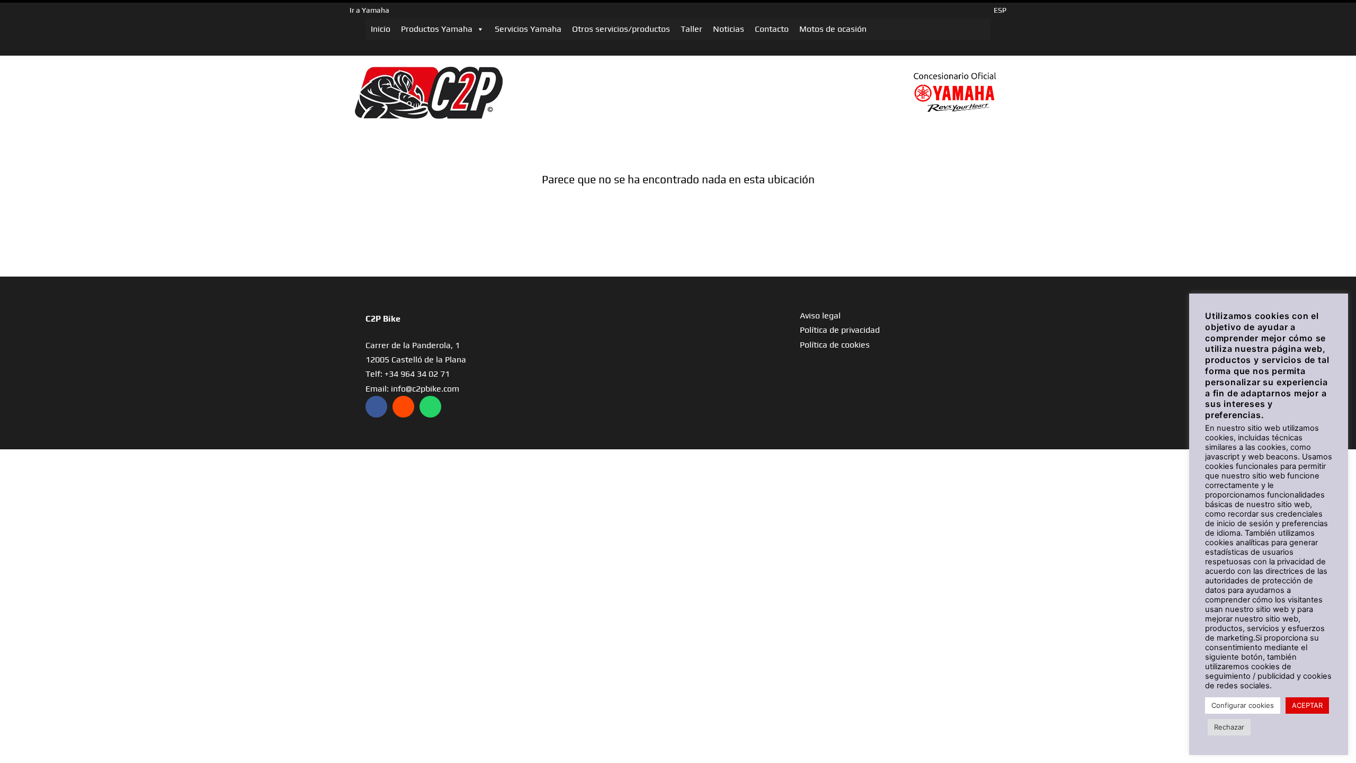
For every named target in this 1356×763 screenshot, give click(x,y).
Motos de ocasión (833, 29)
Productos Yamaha (436, 29)
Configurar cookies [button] (1242, 705)
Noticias (728, 29)
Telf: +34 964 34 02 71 (407, 374)
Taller (691, 29)
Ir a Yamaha (369, 10)
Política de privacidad (840, 330)
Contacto (772, 29)
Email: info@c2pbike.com (412, 389)
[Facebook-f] (376, 407)
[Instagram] (403, 407)
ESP (1000, 10)
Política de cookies (835, 345)
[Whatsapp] (430, 407)
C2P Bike (382, 319)
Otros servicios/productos (621, 29)
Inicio (380, 29)
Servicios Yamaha (528, 29)
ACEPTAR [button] (1307, 705)
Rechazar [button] (1229, 727)
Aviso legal (820, 315)
